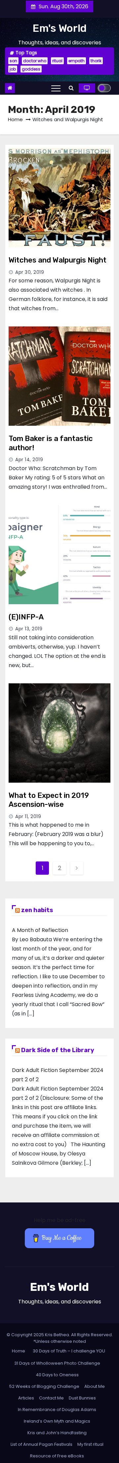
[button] (71, 88)
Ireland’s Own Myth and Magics (57, 1421)
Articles (26, 1398)
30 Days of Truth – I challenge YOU (69, 1351)
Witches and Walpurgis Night (57, 260)
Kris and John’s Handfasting (57, 1433)
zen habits (37, 910)
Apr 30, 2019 (29, 272)
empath (76, 61)
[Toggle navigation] (56, 88)
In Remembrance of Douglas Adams (57, 1409)
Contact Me (51, 1398)
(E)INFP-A (26, 616)
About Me (94, 1386)
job (13, 69)
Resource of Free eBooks (57, 1456)
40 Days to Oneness (57, 1375)
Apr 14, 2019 (29, 459)
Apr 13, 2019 (28, 628)
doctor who (34, 61)
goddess (31, 69)
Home (15, 119)
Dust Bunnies (82, 1398)
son (13, 61)
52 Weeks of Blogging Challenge (44, 1386)
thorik (96, 61)
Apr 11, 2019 (28, 816)
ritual (57, 61)
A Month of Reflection (40, 930)
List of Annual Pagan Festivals (41, 1444)
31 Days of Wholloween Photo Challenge (57, 1363)
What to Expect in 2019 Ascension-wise (49, 800)
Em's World (60, 28)
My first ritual (90, 1444)
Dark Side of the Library (57, 1050)
